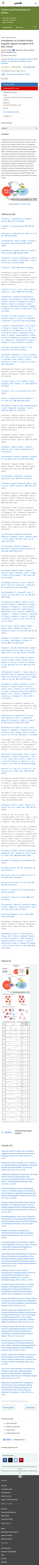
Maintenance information (9, 1532)
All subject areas (6, 1489)
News (3, 1528)
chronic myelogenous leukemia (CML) (25, 59)
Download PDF (11, 88)
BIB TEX (7, 103)
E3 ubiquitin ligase (12, 61)
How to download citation (11, 112)
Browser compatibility (8, 1552)
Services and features (8, 1512)
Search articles (6, 1496)
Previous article (8, 1408)
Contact (3, 1558)
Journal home (7, 27)
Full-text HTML (8, 84)
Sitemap (4, 1562)
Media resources (6, 1539)
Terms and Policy (7, 1519)
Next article (30, 1408)
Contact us (7, 116)
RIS (6, 95)
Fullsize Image (25, 204)
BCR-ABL (11, 59)
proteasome (22, 61)
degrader (3, 61)
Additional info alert (13, 1427)
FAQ (2, 1555)
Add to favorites (11, 1423)
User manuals (5, 1548)
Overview (4, 1509)
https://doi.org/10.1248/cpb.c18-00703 (18, 74)
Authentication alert (13, 1433)
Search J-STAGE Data (8, 1499)
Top (20, 1476)
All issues (19, 27)
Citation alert (10, 1430)
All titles (4, 1486)
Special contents (6, 1535)
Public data (5, 1516)
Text (6, 108)
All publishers (5, 1493)
